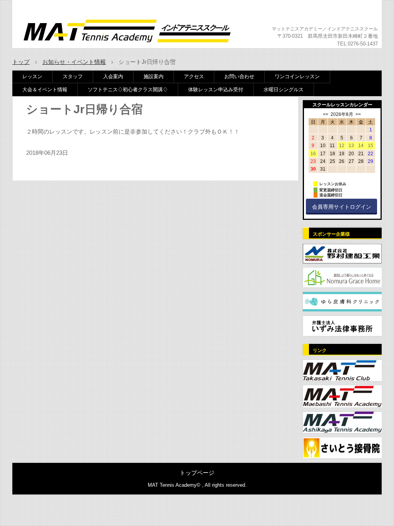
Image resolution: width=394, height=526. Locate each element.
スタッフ (73, 76)
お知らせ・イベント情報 (74, 62)
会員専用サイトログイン (341, 207)
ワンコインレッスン (297, 76)
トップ (21, 62)
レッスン (32, 76)
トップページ (197, 472)
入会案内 (113, 76)
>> (358, 114)
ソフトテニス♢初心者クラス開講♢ (128, 89)
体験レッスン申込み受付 (215, 89)
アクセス (194, 76)
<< (325, 114)
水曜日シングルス (284, 89)
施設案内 (154, 76)
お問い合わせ (239, 76)
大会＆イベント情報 (44, 89)
